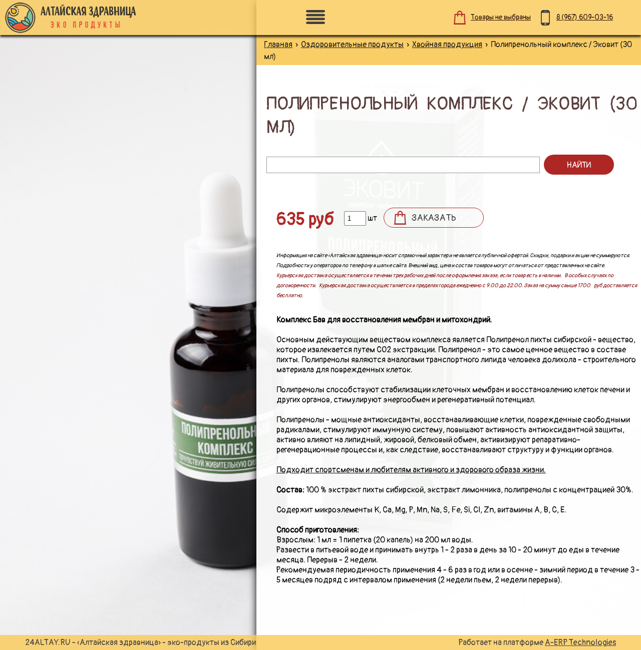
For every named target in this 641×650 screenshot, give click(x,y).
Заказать (434, 218)
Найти (578, 165)
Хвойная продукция (447, 45)
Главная (278, 45)
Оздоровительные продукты (352, 45)
